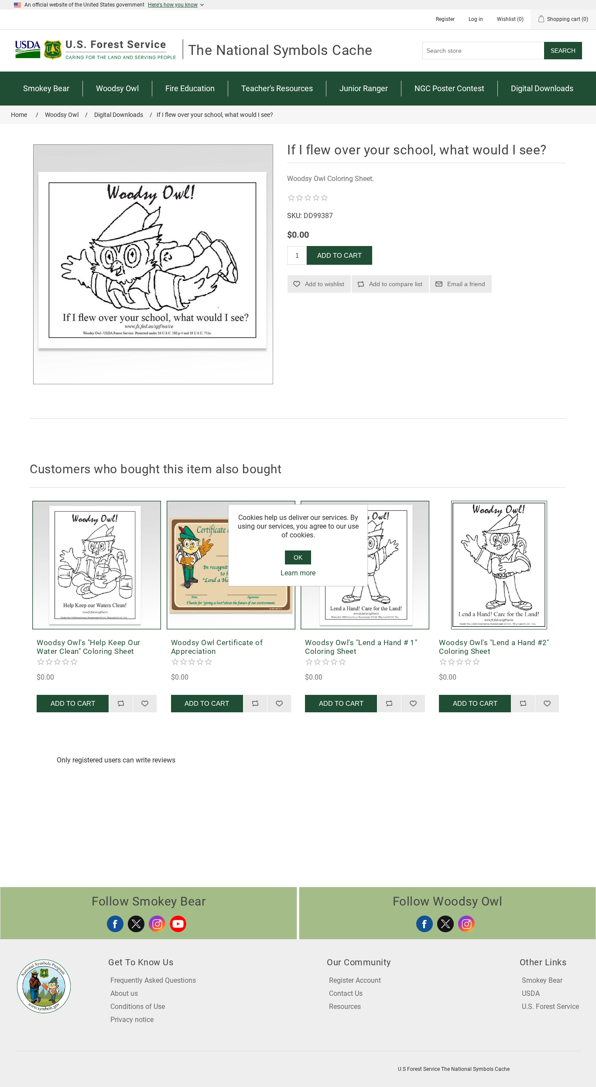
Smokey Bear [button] (46, 88)
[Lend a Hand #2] (499, 565)
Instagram (157, 924)
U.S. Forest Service (550, 1006)
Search (563, 50)
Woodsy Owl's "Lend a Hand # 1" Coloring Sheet (361, 647)
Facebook (115, 924)
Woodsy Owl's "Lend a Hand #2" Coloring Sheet (494, 647)
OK (298, 557)
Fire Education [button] (190, 88)
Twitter (136, 924)
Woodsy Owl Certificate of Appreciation (217, 647)
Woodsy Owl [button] (117, 88)
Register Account (355, 980)
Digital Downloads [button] (542, 88)
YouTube (178, 924)
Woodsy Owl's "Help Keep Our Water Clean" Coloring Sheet (88, 647)
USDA (531, 993)
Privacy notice (132, 1019)
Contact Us (346, 993)
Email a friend (466, 283)
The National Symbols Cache (280, 50)
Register (445, 19)
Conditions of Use (137, 1006)
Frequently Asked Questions (153, 980)
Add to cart (339, 255)
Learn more (298, 573)
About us (124, 993)
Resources (345, 1006)
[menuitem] (46, 88)
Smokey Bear (542, 980)
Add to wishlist (324, 283)
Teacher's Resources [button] (277, 88)
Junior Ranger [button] (363, 88)
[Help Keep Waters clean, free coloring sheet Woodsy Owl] (96, 565)
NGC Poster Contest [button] (449, 88)
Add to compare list (395, 283)
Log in (476, 19)
